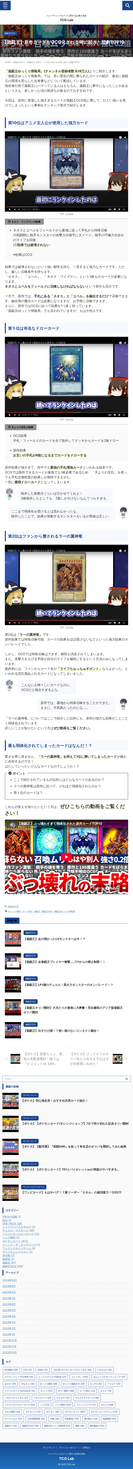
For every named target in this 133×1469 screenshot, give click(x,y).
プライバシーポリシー (68, 1447)
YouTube (69, 214)
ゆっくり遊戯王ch (74, 1383)
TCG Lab (66, 20)
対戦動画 (72, 1418)
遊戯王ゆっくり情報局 (64, 911)
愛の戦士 (90, 1418)
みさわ (10, 1383)
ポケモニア (33, 1411)
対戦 (54, 1418)
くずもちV (104, 1369)
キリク (105, 1390)
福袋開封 (109, 1418)
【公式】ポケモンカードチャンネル (72, 1369)
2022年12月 (9, 1340)
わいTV (96, 1383)
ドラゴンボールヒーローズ (20, 1404)
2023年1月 (8, 1334)
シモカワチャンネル (16, 1397)
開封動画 (97, 1425)
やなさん (28, 1383)
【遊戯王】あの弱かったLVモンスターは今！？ (54, 939)
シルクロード (42, 1397)
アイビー (114, 1383)
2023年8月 (9, 1292)
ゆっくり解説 (14, 911)
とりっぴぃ (80, 1376)
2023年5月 (9, 1310)
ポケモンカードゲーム (104, 1411)
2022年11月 (9, 1346)
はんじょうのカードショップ (109, 1376)
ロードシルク (13, 1418)
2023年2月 (9, 1328)
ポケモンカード (75, 1411)
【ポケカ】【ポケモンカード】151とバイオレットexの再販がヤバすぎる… (70, 1169)
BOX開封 (11, 1369)
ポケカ (107, 1404)
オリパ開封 (66, 1390)
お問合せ (86, 1447)
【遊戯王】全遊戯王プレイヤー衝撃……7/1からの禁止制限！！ (64, 961)
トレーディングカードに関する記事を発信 (66, 1454)
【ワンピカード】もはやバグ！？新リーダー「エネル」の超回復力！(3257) (71, 1192)
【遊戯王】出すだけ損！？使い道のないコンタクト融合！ (61, 1030)
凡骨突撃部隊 (36, 1418)
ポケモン (52, 1411)
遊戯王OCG (13, 906)
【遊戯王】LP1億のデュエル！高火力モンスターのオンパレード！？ (68, 984)
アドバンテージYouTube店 (20, 1390)
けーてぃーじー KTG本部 (19, 1376)
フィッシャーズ (86, 1404)
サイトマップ (48, 1447)
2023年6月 (9, 1304)
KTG (27, 1369)
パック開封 (63, 1404)
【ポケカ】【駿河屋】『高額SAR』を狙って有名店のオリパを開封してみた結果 (73, 1146)
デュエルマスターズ (87, 1397)
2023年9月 (9, 1286)
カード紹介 (27, 911)
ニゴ (44, 1404)
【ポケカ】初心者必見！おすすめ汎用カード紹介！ (54, 1100)
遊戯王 (37, 911)
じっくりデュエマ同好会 (52, 1376)
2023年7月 (9, 1298)
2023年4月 (9, 1316)
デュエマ (63, 1397)
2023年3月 (9, 1322)
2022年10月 (9, 1352)
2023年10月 (9, 1280)
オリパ (47, 1390)
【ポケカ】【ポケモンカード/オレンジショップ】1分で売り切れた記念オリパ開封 (75, 1123)
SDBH (42, 1369)
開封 (80, 1425)
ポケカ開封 (12, 1411)
